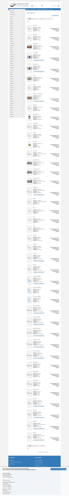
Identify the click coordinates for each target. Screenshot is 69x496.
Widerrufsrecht (12, 463)
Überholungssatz (36, 305)
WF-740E (11, 114)
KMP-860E (12, 67)
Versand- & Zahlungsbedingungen (15, 462)
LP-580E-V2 (12, 89)
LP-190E (11, 72)
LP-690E (11, 98)
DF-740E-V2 (12, 54)
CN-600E (11, 32)
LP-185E (11, 69)
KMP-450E (12, 65)
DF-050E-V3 (12, 38)
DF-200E (11, 47)
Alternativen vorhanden (39, 60)
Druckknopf (35, 52)
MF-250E (11, 105)
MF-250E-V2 (12, 107)
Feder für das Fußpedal (37, 93)
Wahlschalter (35, 362)
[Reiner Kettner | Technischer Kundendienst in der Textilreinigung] (19, 5)
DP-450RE (11, 61)
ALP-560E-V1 (12, 14)
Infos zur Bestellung (39, 460)
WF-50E (11, 112)
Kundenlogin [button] (58, 0)
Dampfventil (35, 43)
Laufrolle (35, 141)
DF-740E (11, 52)
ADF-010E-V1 (12, 10)
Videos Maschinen (38, 463)
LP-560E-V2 (12, 83)
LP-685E (11, 96)
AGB (10, 465)
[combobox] (35, 19)
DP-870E (11, 63)
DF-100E (11, 41)
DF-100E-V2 (12, 43)
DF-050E (11, 36)
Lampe (34, 132)
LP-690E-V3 (12, 103)
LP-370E (11, 76)
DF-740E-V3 (12, 56)
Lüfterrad (35, 150)
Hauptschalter (36, 114)
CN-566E (11, 27)
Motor (34, 198)
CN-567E (11, 30)
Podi (34, 207)
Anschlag (35, 25)
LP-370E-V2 (12, 78)
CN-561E (11, 23)
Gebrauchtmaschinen (39, 462)
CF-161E (11, 16)
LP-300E (11, 74)
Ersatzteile (12, 116)
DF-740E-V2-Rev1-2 (55, 15)
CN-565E (11, 25)
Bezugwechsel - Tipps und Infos (41, 465)
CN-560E (11, 21)
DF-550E (11, 50)
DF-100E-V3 (12, 45)
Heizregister (35, 123)
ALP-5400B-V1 (12, 12)
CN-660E (11, 34)
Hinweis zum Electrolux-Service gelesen (58, 469)
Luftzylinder (35, 187)
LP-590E (11, 92)
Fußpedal (35, 105)
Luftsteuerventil (36, 160)
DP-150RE (11, 58)
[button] (52, 1)
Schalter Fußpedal (36, 276)
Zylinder (34, 398)
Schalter (34, 235)
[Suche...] (42, 6)
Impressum (11, 460)
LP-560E (11, 81)
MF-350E (11, 109)
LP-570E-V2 (12, 87)
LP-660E (11, 94)
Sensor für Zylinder (37, 287)
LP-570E (11, 85)
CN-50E (11, 18)
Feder (34, 75)
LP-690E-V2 (12, 101)
